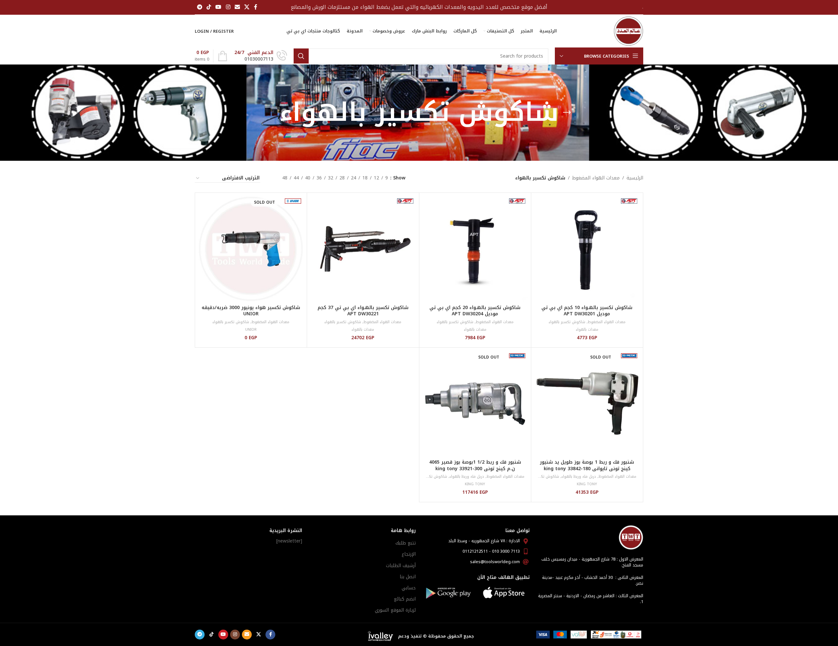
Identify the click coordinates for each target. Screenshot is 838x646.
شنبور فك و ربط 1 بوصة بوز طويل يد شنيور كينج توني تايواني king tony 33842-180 (587, 465)
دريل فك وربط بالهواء (578, 476)
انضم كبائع (405, 599)
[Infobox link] (260, 56)
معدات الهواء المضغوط (596, 178)
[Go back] (567, 112)
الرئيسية (635, 178)
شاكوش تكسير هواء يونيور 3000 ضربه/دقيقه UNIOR (251, 311)
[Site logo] (628, 31)
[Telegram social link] (199, 7)
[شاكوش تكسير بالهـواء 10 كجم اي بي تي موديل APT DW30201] (587, 248)
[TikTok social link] (208, 7)
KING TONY (587, 484)
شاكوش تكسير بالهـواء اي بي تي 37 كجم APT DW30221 (363, 311)
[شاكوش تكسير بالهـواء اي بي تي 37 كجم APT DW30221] (362, 248)
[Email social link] (237, 7)
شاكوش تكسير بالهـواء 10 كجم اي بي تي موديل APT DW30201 (586, 311)
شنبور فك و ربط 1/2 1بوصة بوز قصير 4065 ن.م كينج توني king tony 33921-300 (475, 465)
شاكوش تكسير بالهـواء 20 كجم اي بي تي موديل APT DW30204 (474, 311)
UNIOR (251, 329)
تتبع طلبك (405, 543)
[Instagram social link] (228, 7)
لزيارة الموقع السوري (395, 610)
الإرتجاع (409, 554)
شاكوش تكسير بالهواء (567, 322)
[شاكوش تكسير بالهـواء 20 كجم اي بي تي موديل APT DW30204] (475, 248)
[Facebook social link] (256, 7)
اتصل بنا (408, 576)
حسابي (409, 587)
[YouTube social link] (218, 7)
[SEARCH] (301, 56)
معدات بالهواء (587, 329)
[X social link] (247, 7)
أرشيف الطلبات (401, 565)
